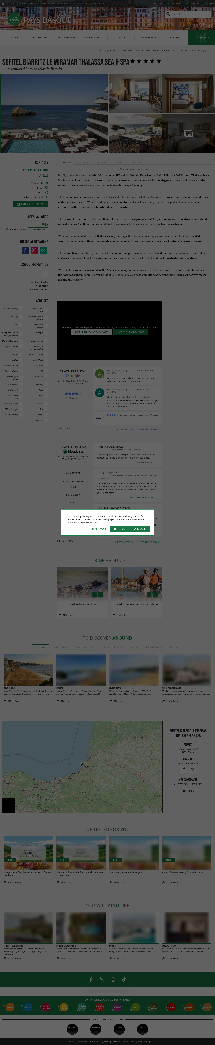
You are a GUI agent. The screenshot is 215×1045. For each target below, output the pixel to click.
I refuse (121, 528)
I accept (142, 528)
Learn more (99, 528)
